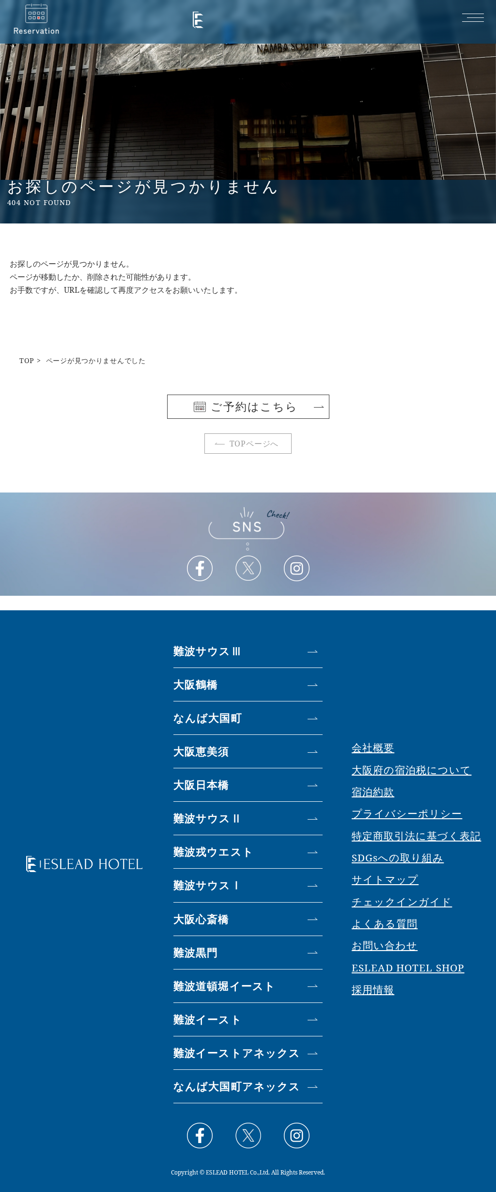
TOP (26, 360)
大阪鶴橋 (195, 684)
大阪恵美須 (201, 751)
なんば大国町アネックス (236, 1086)
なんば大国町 (207, 717)
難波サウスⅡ (207, 818)
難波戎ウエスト (213, 851)
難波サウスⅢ (207, 650)
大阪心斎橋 (201, 918)
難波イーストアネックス (236, 1052)
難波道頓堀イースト (224, 985)
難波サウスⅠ (207, 884)
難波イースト (207, 1019)
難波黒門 (195, 952)
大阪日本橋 (201, 784)
